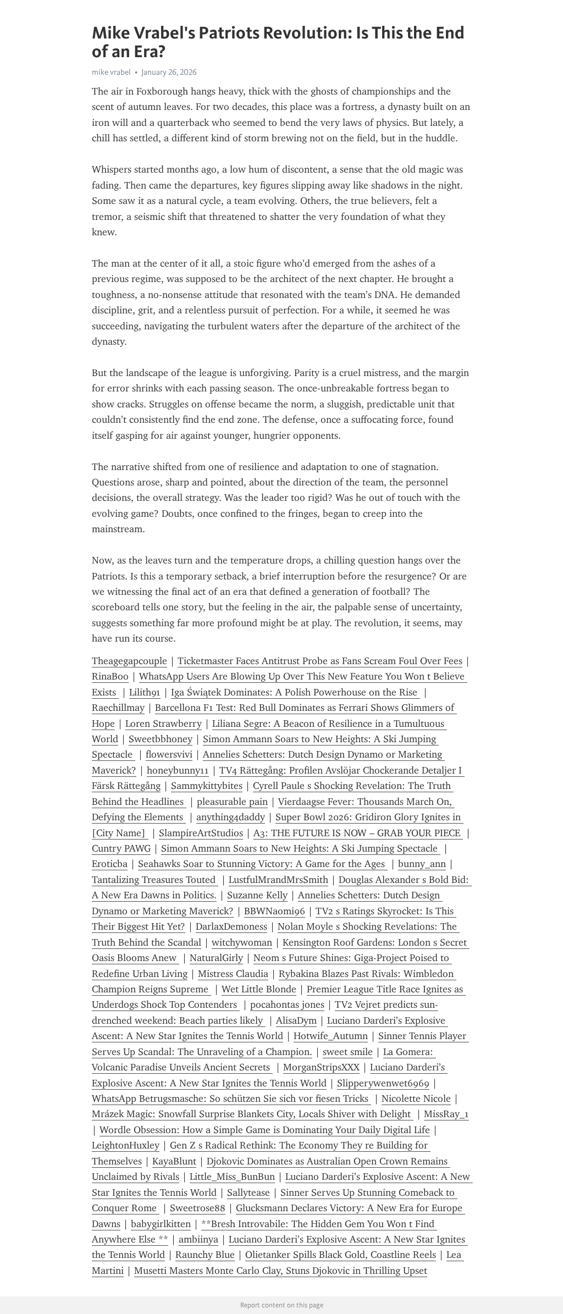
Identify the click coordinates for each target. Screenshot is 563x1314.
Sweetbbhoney (160, 739)
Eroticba (110, 864)
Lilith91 (145, 692)
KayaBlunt (174, 1161)
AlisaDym (296, 1020)
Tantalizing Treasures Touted (155, 880)
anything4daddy (230, 817)
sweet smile (348, 1052)
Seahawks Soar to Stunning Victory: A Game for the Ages (263, 864)
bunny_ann (422, 864)
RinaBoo (110, 676)
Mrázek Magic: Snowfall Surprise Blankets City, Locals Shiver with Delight (252, 1114)
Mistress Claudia (233, 974)
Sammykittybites (206, 786)
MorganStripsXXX (321, 1067)
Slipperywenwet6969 (383, 1083)
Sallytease (248, 1192)
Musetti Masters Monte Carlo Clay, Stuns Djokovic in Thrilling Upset (280, 1271)
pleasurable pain (232, 802)
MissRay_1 (446, 1114)
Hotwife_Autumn (331, 1036)
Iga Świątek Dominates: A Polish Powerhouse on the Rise (295, 692)
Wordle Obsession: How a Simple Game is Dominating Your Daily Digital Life (265, 1130)
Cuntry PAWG (121, 848)
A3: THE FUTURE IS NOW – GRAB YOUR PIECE (358, 833)
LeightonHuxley (125, 1145)
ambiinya (198, 1239)
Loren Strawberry (163, 723)
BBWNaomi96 (274, 911)
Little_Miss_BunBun (232, 1177)
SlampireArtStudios (201, 833)
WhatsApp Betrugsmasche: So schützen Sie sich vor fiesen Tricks (231, 1098)
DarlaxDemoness (231, 926)
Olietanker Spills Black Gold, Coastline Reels (340, 1255)
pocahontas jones (287, 1004)
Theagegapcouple (129, 661)
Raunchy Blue (205, 1255)
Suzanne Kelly (257, 895)
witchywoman (242, 942)
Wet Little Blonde (259, 989)
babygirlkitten (161, 1224)
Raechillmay (118, 708)
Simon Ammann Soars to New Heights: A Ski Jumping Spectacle (300, 848)
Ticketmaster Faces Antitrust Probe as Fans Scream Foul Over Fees (320, 661)
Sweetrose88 (197, 1208)
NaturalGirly (216, 958)
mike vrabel (111, 72)
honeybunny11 (178, 770)
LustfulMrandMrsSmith (278, 880)
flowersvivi (169, 754)
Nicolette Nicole (416, 1098)
